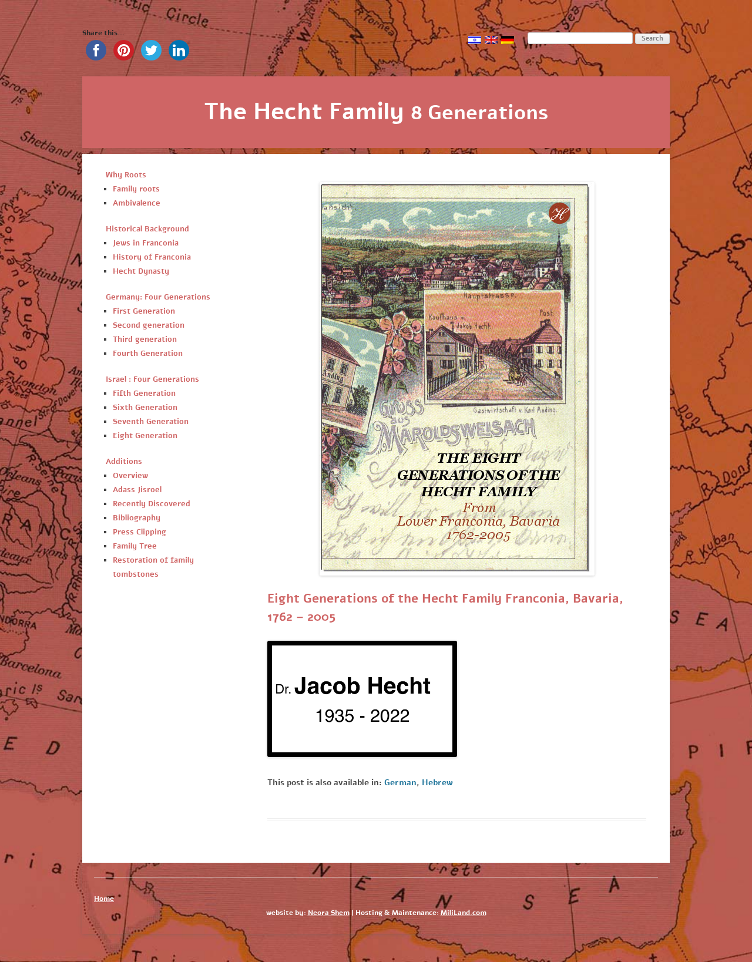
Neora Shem (329, 912)
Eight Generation (145, 435)
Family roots (136, 189)
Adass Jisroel (137, 490)
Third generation (145, 339)
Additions (124, 461)
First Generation (144, 311)
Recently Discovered (151, 504)
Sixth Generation (145, 407)
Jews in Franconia (146, 243)
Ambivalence (136, 203)
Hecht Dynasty (141, 271)
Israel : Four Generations (152, 379)
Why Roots (126, 175)
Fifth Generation (144, 393)
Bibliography (136, 518)
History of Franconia (152, 257)
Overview (130, 475)
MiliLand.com (463, 912)
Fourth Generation (148, 353)
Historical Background (147, 229)
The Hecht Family (376, 111)
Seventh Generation (151, 421)
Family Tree (135, 546)
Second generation (148, 325)
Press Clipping (139, 532)
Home (104, 898)
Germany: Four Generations (158, 297)
